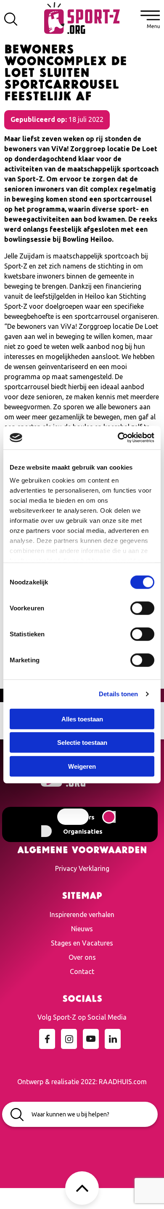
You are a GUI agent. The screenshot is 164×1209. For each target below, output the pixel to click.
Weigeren (82, 766)
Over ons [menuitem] (82, 957)
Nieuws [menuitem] (82, 929)
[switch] (142, 608)
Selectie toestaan (82, 742)
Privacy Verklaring (82, 868)
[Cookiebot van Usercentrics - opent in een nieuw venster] (118, 437)
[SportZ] (82, 17)
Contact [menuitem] (82, 971)
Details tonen (118, 694)
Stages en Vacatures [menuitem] (82, 943)
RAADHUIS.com (123, 1081)
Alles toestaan (82, 718)
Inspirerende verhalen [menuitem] (82, 914)
